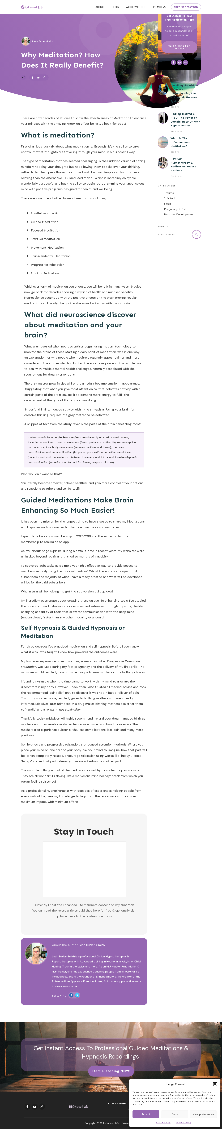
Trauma (169, 193)
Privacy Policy (183, 1122)
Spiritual (169, 198)
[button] (215, 1084)
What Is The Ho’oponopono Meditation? (180, 142)
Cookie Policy (163, 1122)
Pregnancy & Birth (176, 209)
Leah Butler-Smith (92, 945)
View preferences (203, 1114)
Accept (146, 1114)
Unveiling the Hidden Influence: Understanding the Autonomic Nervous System (184, 93)
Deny (175, 1114)
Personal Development (179, 214)
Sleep (167, 203)
